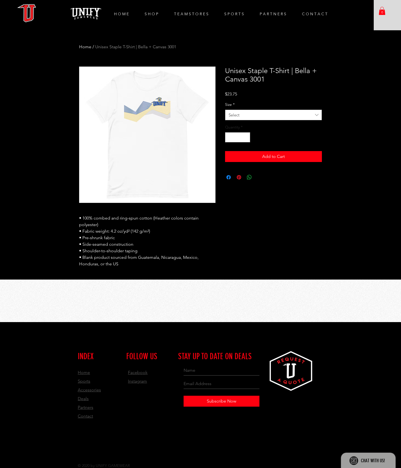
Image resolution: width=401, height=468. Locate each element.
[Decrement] (229, 137)
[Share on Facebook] (228, 177)
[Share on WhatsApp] (249, 177)
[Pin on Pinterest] (239, 177)
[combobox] (273, 115)
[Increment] (246, 137)
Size (230, 104)
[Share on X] (259, 177)
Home (85, 46)
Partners (85, 407)
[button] (382, 11)
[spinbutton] (238, 137)
